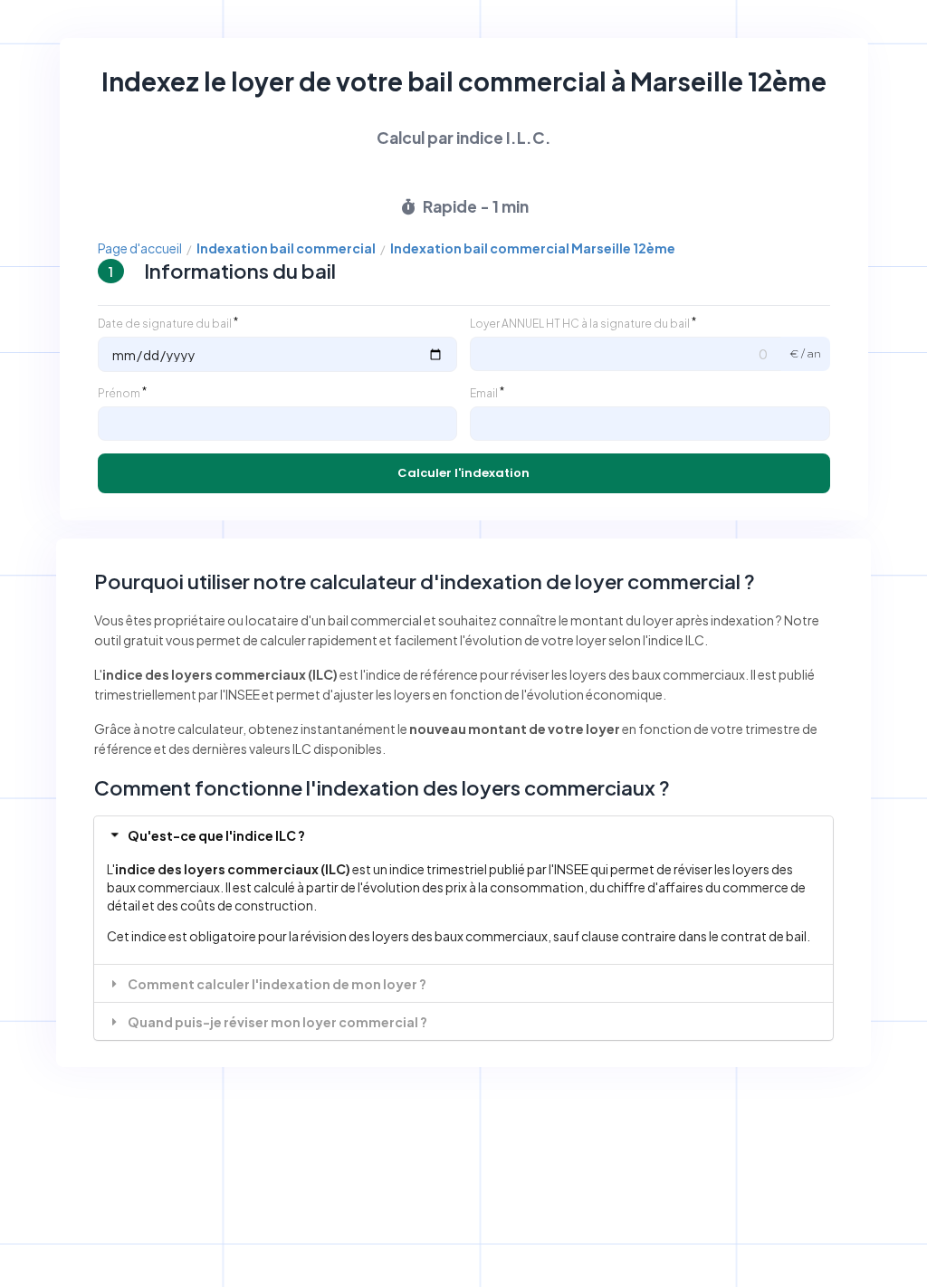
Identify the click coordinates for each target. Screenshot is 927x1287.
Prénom (119, 393)
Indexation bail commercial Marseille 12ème (532, 248)
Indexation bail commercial (286, 248)
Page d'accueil (140, 248)
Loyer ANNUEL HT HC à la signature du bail (580, 323)
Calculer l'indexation (463, 472)
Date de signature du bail (165, 323)
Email (484, 393)
